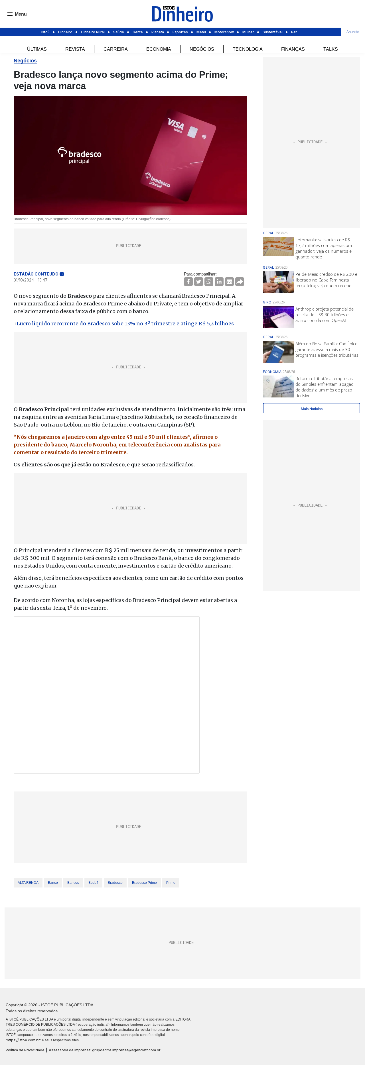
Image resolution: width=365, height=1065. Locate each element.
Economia (158, 49)
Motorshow (224, 32)
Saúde (118, 32)
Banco (53, 883)
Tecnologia (248, 49)
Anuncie (352, 32)
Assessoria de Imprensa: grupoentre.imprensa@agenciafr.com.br (105, 1050)
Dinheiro (65, 32)
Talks (330, 49)
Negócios (202, 49)
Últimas (37, 49)
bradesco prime (144, 883)
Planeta (157, 32)
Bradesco (115, 883)
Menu (201, 32)
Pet (294, 32)
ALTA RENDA (28, 883)
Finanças (293, 49)
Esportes (180, 32)
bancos (73, 883)
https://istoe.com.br (23, 1040)
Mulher (248, 32)
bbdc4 (93, 883)
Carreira (116, 49)
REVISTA (75, 49)
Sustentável (273, 32)
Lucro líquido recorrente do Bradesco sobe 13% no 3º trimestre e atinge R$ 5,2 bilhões (125, 323)
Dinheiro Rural (93, 32)
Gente (138, 32)
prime (170, 883)
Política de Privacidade (25, 1050)
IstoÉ (45, 32)
